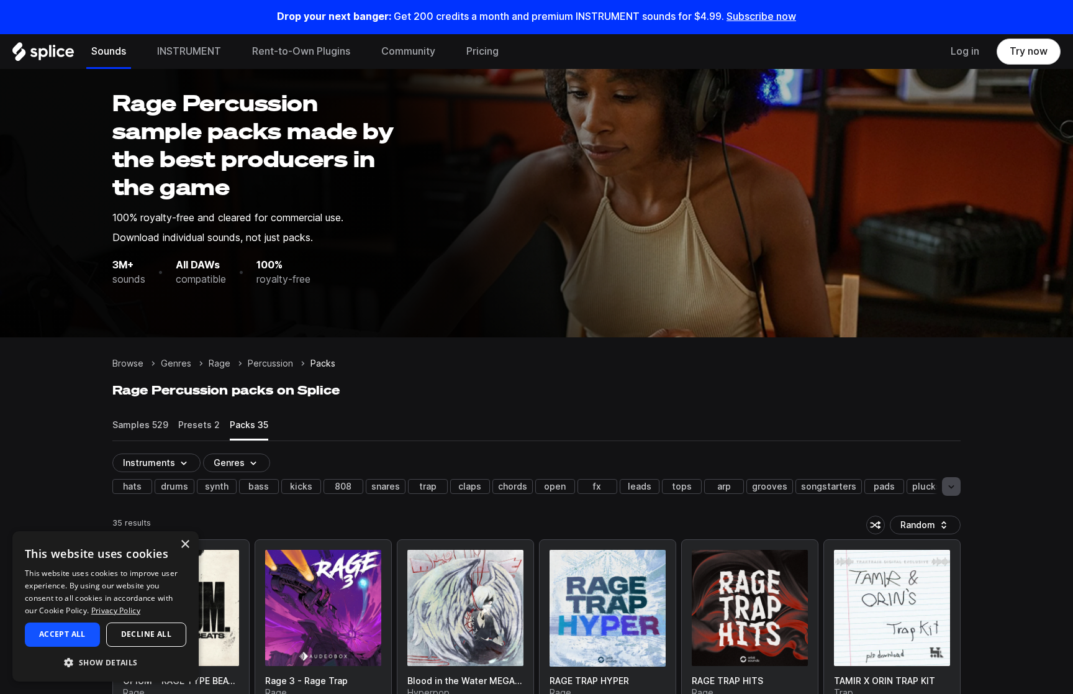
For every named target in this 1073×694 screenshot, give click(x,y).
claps (469, 486)
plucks (926, 486)
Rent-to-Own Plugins (301, 51)
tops (682, 486)
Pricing (482, 51)
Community (408, 51)
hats (132, 486)
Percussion (270, 363)
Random (928, 527)
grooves (769, 486)
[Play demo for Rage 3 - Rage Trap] (323, 608)
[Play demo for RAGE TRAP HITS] (750, 608)
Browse (127, 363)
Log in (965, 51)
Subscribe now (761, 16)
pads (884, 486)
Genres (176, 363)
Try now (1029, 51)
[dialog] (105, 606)
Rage (219, 363)
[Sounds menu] (135, 51)
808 (343, 486)
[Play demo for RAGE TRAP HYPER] (608, 608)
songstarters (828, 486)
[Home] (43, 54)
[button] (105, 662)
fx (597, 486)
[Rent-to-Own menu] (359, 51)
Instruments (149, 463)
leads (639, 486)
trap (428, 486)
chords (512, 486)
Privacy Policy (115, 610)
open (555, 486)
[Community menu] (444, 51)
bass (258, 486)
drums (174, 486)
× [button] (184, 544)
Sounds (108, 51)
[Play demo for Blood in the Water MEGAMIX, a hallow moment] (465, 608)
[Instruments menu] (230, 51)
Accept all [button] (62, 634)
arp (724, 486)
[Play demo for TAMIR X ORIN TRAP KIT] (892, 608)
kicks (301, 486)
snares (385, 486)
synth (217, 486)
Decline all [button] (146, 634)
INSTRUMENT (189, 51)
